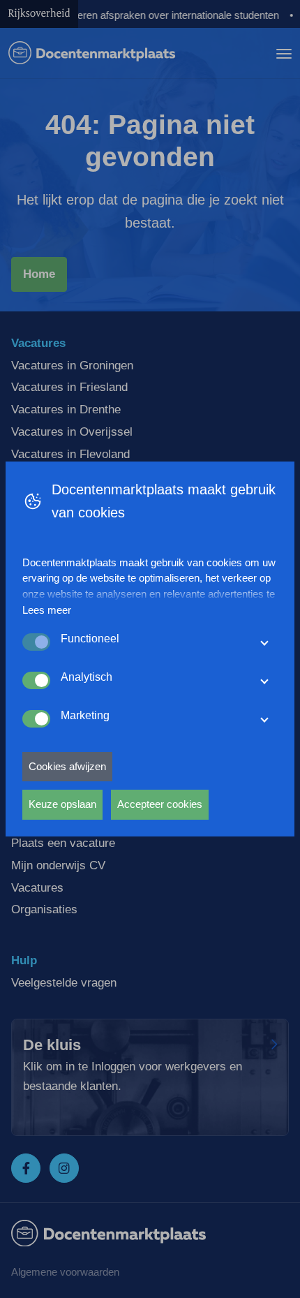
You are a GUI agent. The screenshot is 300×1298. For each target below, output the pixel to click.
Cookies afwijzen (67, 766)
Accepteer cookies (159, 804)
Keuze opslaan (62, 804)
